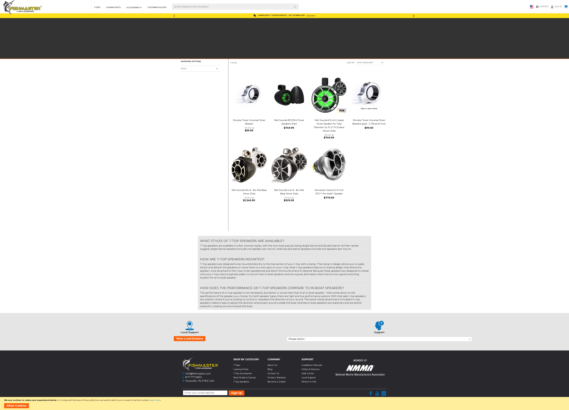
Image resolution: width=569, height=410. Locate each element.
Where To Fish (309, 381)
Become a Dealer (276, 381)
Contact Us (273, 373)
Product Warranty (276, 377)
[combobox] (235, 7)
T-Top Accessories (242, 373)
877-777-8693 (193, 377)
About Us (272, 365)
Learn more (155, 400)
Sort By (350, 62)
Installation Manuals (312, 365)
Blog (269, 369)
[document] (285, 403)
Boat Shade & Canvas (244, 377)
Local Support (309, 377)
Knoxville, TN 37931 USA (200, 380)
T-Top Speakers (241, 381)
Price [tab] (183, 68)
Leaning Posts (240, 369)
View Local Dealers (189, 338)
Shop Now (310, 15)
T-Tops (236, 365)
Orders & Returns (310, 369)
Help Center (308, 373)
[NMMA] (360, 374)
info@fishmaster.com (198, 373)
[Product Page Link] (249, 95)
